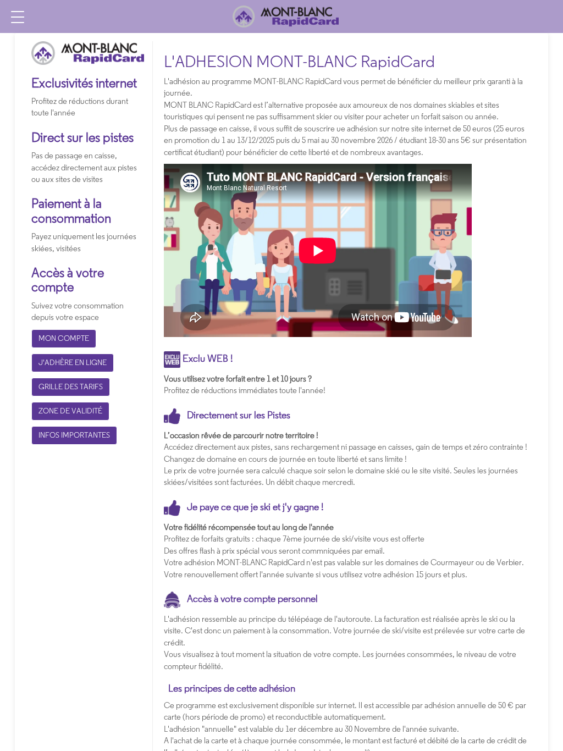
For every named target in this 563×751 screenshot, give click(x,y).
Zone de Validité (70, 411)
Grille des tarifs (70, 386)
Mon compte (63, 338)
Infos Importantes (74, 435)
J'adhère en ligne (72, 362)
